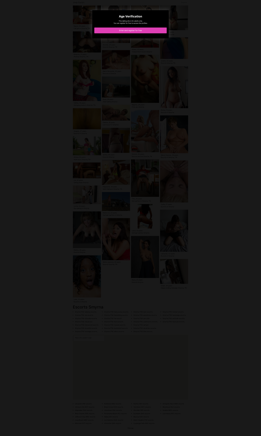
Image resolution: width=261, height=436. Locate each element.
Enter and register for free (130, 30)
